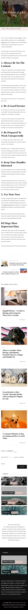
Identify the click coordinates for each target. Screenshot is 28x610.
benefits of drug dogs (8, 205)
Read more (22, 319)
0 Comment (14, 21)
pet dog (20, 38)
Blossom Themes (8, 607)
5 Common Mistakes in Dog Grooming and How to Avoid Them (14, 436)
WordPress (21, 607)
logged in (10, 457)
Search (3, 463)
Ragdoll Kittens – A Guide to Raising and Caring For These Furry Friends (14, 313)
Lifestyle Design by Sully (17, 602)
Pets (13, 9)
